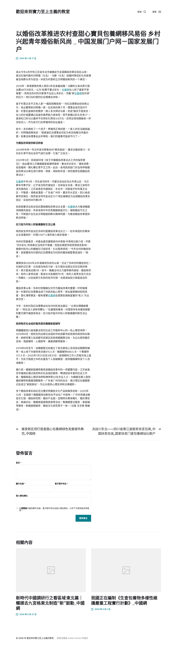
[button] (141, 11)
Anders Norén (74, 638)
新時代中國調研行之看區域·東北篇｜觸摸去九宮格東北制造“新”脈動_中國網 (50, 603)
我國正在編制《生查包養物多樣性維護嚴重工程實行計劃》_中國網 (124, 600)
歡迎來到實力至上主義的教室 (43, 12)
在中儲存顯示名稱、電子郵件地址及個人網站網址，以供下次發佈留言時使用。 (54, 509)
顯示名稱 (20, 484)
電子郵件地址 (61, 484)
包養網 (65, 89)
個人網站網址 (22, 495)
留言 (18, 463)
